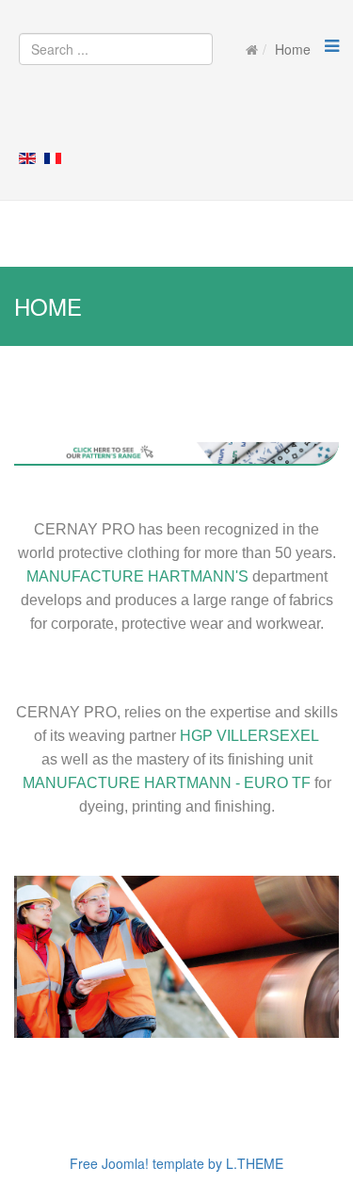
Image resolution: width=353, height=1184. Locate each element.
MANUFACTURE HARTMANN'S (139, 576)
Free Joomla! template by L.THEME (176, 1163)
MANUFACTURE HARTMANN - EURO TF (167, 783)
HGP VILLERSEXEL (249, 736)
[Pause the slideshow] (281, 957)
